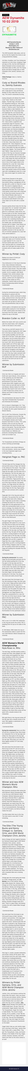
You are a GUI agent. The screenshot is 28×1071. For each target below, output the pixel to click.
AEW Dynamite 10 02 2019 (13, 19)
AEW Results (6, 15)
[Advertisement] (14, 1053)
